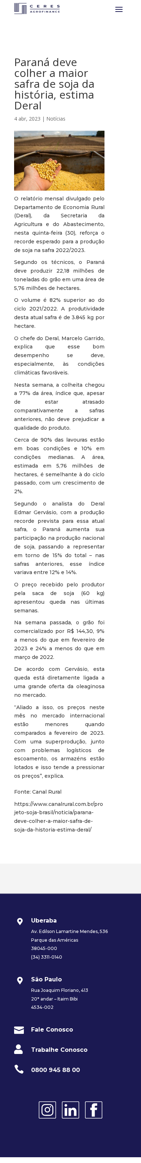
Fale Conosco (52, 1029)
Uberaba (44, 920)
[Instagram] (47, 1119)
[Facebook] (93, 1119)
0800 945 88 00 (55, 1070)
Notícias (55, 118)
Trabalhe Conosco (59, 1049)
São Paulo (46, 979)
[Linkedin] (70, 1119)
